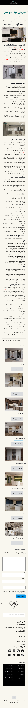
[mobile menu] (26, 3)
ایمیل (23, 578)
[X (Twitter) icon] (16, 703)
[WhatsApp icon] (17, 703)
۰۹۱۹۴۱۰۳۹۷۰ (15, 639)
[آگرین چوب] (14, 2)
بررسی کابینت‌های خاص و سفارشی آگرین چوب (18, 538)
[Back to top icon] (14, 697)
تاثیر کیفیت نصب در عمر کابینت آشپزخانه (20, 513)
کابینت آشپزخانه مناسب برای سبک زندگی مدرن (19, 488)
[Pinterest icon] (11, 703)
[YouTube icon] (14, 703)
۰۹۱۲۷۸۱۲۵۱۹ (22, 644)
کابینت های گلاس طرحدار (22, 388)
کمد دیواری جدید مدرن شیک (21, 364)
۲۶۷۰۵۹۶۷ (17, 634)
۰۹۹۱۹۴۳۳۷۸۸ (22, 639)
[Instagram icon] (10, 703)
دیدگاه (24, 556)
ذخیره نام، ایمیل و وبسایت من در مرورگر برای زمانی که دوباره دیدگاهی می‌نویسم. (14, 591)
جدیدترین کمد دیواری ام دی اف (21, 463)
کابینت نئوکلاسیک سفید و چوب (21, 438)
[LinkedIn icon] (13, 703)
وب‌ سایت (24, 585)
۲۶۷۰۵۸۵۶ (22, 634)
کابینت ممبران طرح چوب (22, 413)
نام (24, 572)
